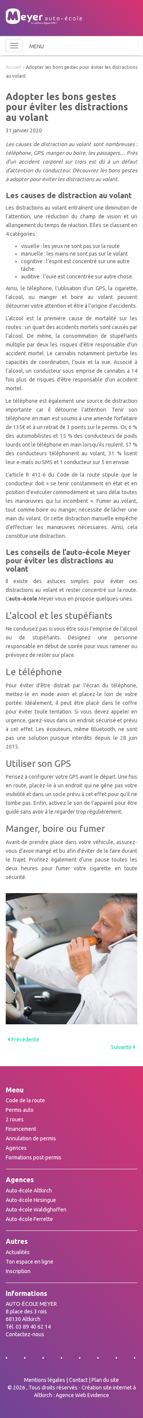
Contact (78, 1380)
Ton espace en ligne (29, 1262)
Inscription (18, 1271)
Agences (16, 1148)
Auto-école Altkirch (29, 1190)
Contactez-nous (25, 1334)
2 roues (15, 1119)
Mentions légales (44, 1380)
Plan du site (105, 1380)
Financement (21, 1129)
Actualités (18, 1252)
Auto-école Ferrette (29, 1219)
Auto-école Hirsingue (31, 1200)
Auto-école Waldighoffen (36, 1210)
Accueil (13, 67)
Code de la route (25, 1100)
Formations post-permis (33, 1157)
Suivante (122, 1047)
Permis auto (20, 1110)
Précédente (24, 1039)
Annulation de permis (31, 1138)
